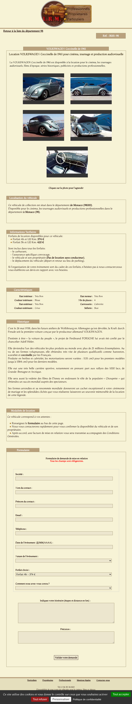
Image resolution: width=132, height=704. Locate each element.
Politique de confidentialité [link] (87, 699)
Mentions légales (84, 680)
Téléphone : (21, 528)
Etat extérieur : (26, 304)
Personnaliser (60, 699)
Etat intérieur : (26, 296)
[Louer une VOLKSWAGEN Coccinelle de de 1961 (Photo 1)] (43, 103)
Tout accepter (121, 694)
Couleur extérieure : (23, 308)
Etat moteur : (86, 296)
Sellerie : (88, 308)
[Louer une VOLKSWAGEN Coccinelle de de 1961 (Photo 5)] (67, 176)
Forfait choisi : (23, 570)
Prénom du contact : (25, 501)
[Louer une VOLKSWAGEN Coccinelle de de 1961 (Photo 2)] (91, 103)
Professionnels (65, 680)
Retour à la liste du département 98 (23, 31)
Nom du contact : (24, 487)
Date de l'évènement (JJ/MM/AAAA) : (35, 542)
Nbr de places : (85, 300)
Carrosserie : (86, 304)
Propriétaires (47, 680)
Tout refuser (40, 699)
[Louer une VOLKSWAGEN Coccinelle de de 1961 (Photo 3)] (43, 139)
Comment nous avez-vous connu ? (33, 583)
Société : (20, 474)
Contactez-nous (103, 680)
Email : (19, 515)
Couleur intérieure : (23, 300)
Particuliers (32, 680)
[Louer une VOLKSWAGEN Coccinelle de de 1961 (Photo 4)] (91, 139)
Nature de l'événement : (27, 556)
